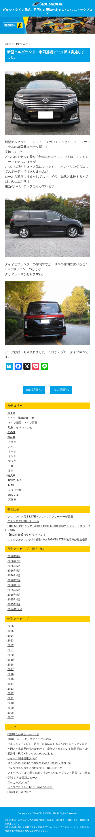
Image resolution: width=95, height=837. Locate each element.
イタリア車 (14, 490)
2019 (11, 659)
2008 (11, 712)
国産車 (11, 437)
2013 (11, 688)
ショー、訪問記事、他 (21, 417)
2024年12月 (15, 609)
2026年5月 (14, 570)
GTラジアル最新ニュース (23, 777)
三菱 (10, 466)
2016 (11, 674)
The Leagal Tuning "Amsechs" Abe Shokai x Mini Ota (39, 763)
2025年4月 (14, 599)
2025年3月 (14, 604)
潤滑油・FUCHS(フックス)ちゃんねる (30, 753)
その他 (11, 432)
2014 (11, 683)
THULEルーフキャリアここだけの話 (29, 739)
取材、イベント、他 (20, 427)
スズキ (12, 442)
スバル (12, 446)
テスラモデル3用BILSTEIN (23, 521)
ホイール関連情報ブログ (22, 758)
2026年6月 (14, 566)
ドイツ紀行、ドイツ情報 (22, 422)
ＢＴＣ (11, 413)
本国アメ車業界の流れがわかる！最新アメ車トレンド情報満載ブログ (49, 748)
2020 (11, 654)
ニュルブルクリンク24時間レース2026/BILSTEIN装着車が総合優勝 (47, 539)
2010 (11, 703)
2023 (11, 640)
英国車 (12, 499)
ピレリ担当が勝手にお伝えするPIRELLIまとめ (35, 767)
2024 (11, 635)
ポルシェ (13, 494)
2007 (11, 717)
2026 (11, 626)
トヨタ (12, 451)
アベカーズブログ (18, 782)
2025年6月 (14, 590)
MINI (11, 485)
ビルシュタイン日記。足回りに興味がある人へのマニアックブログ (47, 11)
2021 (11, 650)
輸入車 (11, 475)
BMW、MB (14, 480)
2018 (11, 664)
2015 (11, 679)
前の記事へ (34, 389)
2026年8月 (14, 556)
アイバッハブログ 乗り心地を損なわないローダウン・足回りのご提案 (49, 772)
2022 (11, 645)
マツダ (12, 461)
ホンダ (12, 456)
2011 (11, 698)
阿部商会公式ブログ (19, 792)
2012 (11, 693)
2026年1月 (14, 585)
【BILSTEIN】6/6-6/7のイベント (27, 534)
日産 (10, 470)
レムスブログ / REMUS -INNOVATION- (30, 787)
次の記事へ (61, 389)
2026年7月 (14, 561)
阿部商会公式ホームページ (23, 734)
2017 (11, 669)
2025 (11, 630)
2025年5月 (14, 594)
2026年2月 (14, 580)
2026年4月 (14, 575)
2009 (11, 707)
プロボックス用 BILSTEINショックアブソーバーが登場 (40, 516)
